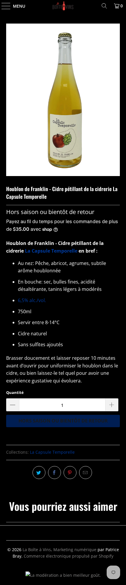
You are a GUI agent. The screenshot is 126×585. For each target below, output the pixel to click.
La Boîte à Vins (37, 549)
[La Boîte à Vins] (63, 6)
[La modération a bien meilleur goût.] (63, 575)
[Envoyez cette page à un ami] (85, 472)
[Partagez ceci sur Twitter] (39, 472)
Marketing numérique (74, 549)
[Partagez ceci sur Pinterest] (70, 472)
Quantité (15, 392)
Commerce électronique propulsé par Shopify (68, 556)
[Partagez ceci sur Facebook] (54, 472)
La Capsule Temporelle (51, 251)
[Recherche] (104, 6)
